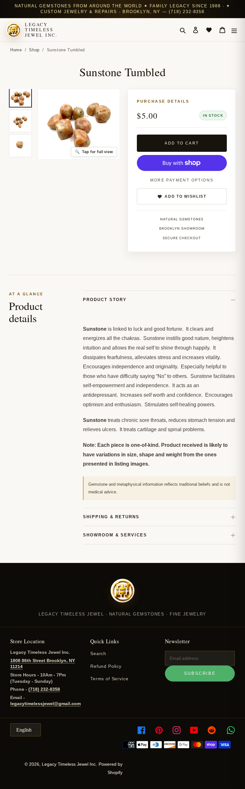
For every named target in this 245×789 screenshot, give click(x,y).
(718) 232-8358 (44, 689)
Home (16, 50)
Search (98, 653)
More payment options (182, 180)
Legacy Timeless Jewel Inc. (41, 29)
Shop (34, 50)
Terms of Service (109, 678)
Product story (105, 299)
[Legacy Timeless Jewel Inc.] (122, 595)
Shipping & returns (111, 516)
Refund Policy (106, 666)
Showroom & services (115, 535)
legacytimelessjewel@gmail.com (45, 703)
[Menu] (234, 30)
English (24, 730)
